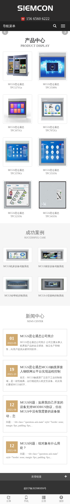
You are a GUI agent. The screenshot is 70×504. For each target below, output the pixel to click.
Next (65, 32)
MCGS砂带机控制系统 (16, 295)
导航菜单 (9, 26)
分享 (8, 501)
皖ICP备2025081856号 (35, 488)
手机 (26, 501)
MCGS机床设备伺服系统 (16, 266)
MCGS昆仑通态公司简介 (37, 336)
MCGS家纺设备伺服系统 (51, 266)
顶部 (61, 501)
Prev (5, 32)
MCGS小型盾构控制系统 (51, 295)
